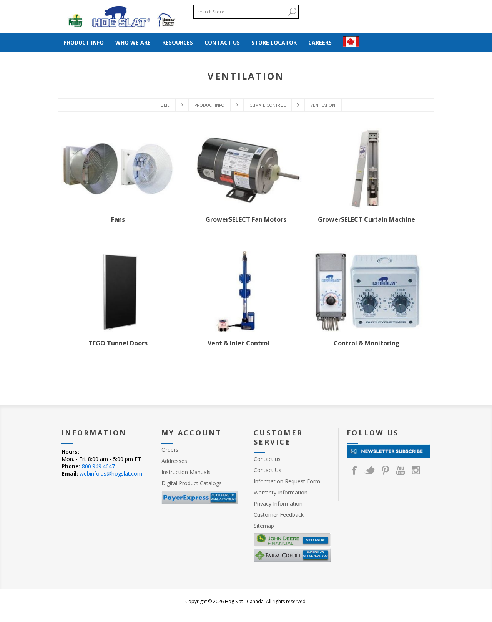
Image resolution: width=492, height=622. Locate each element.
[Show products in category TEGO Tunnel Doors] (118, 291)
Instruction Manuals (186, 472)
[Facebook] (354, 470)
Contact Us (267, 470)
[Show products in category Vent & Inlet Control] (238, 291)
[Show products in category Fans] (118, 168)
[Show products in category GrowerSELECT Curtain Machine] (366, 168)
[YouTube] (400, 470)
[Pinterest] (385, 470)
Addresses (174, 460)
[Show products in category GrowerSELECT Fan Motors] (246, 168)
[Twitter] (369, 470)
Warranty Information (281, 492)
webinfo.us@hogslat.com (111, 473)
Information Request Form (287, 481)
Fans (118, 219)
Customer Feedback (279, 514)
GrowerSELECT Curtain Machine (366, 219)
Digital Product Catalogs (191, 483)
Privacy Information (278, 503)
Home (163, 105)
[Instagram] (416, 470)
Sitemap (264, 525)
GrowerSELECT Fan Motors (246, 219)
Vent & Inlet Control (238, 343)
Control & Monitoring (367, 343)
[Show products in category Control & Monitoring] (366, 291)
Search (292, 11)
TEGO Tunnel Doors (118, 343)
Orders (169, 449)
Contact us (267, 459)
